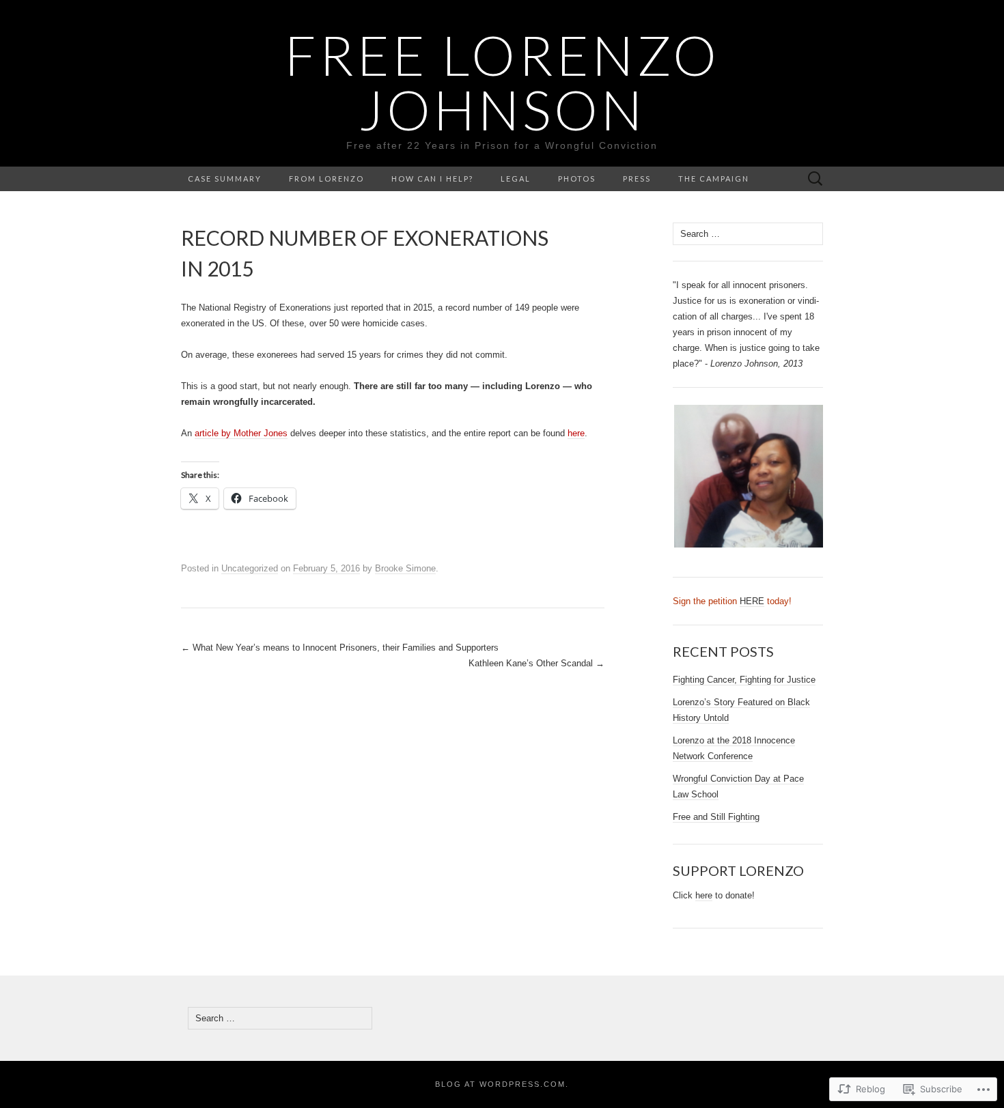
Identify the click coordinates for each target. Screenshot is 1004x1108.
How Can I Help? (432, 178)
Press (637, 178)
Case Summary (225, 178)
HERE (752, 601)
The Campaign (713, 178)
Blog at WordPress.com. (502, 1084)
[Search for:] (815, 179)
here (576, 433)
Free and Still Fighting (716, 817)
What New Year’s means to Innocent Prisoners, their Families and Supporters (340, 647)
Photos (577, 178)
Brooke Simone (405, 568)
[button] (748, 476)
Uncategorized (249, 568)
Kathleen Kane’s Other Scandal (536, 663)
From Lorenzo (326, 178)
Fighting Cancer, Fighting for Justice (744, 679)
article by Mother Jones (241, 433)
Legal (516, 178)
